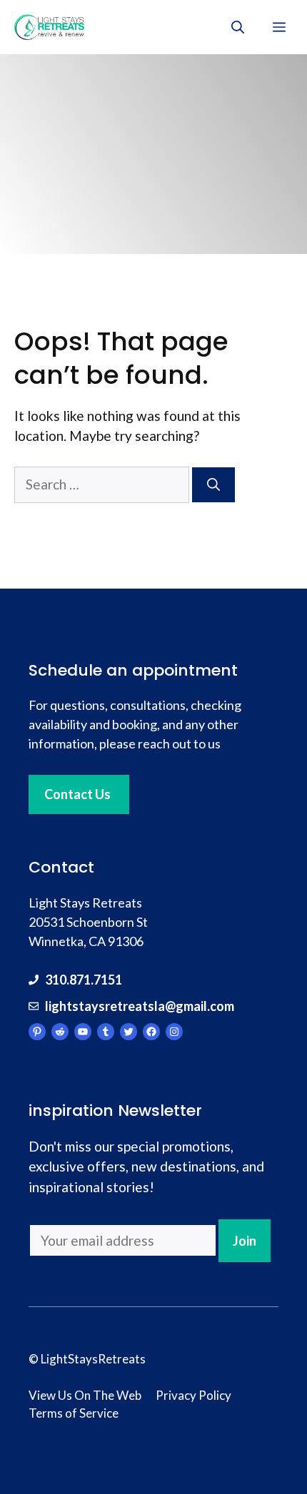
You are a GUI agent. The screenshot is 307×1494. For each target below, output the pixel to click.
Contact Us (77, 794)
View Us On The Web (85, 1395)
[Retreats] (49, 27)
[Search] (213, 484)
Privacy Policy (193, 1395)
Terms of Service (74, 1413)
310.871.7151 (83, 979)
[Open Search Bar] (237, 27)
